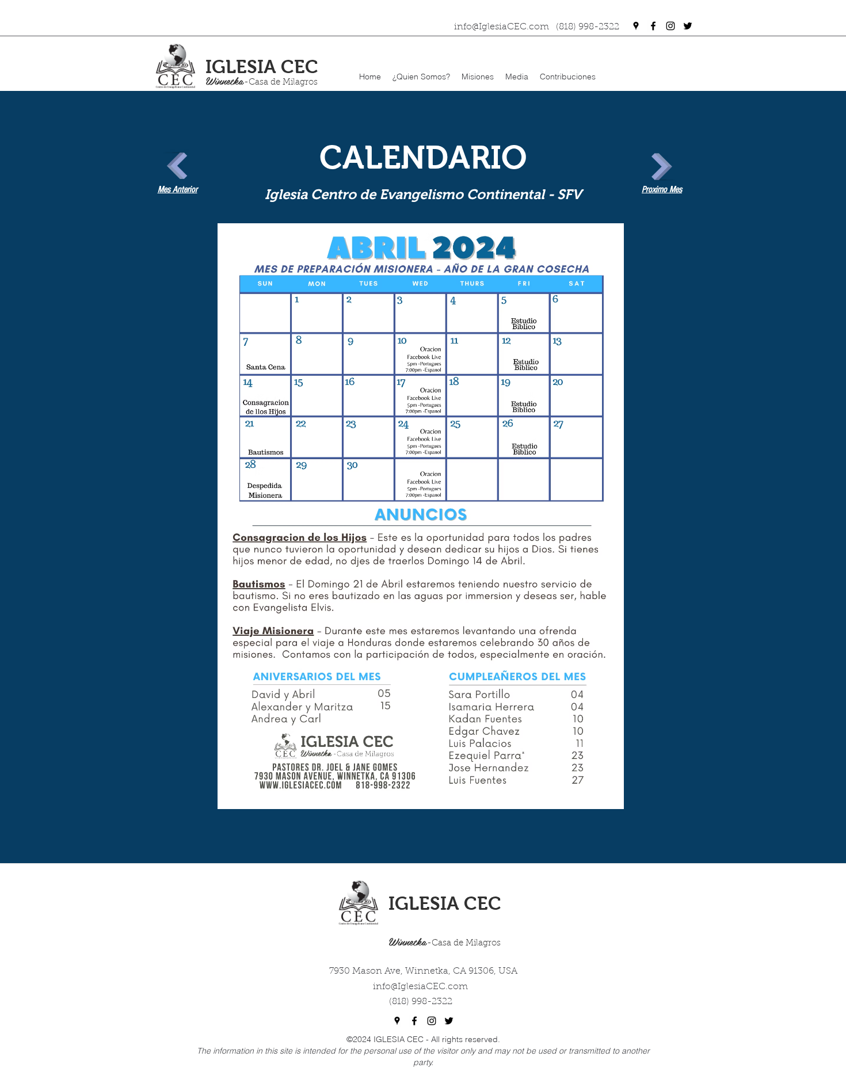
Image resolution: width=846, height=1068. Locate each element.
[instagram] (670, 26)
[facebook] (653, 26)
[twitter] (687, 26)
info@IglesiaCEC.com (420, 986)
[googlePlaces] (636, 26)
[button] (421, 76)
